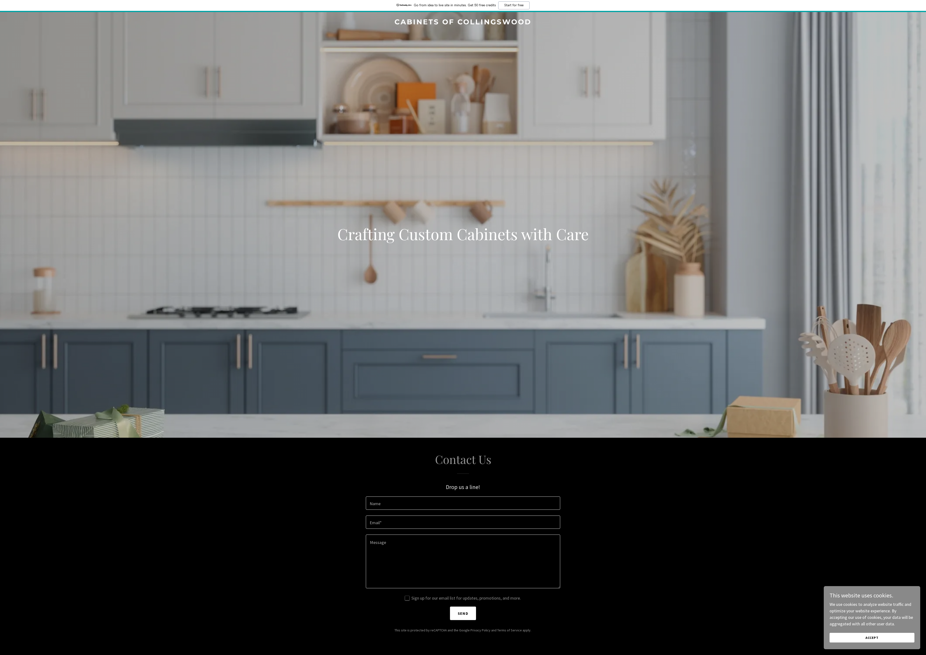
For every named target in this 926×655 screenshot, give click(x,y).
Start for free (514, 5)
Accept (871, 637)
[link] (462, 23)
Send (463, 613)
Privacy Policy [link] (480, 630)
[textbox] (463, 503)
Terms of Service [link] (509, 630)
